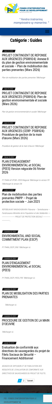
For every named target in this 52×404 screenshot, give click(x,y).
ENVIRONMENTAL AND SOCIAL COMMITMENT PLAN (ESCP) (21, 237)
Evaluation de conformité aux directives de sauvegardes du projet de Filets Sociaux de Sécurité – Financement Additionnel (26, 352)
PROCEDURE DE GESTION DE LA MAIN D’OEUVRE (25, 322)
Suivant (30, 380)
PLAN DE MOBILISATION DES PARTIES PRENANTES (25, 295)
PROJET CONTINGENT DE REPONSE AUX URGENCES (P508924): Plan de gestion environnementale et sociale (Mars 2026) (24, 98)
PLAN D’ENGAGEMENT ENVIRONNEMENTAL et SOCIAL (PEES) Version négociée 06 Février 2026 (23, 167)
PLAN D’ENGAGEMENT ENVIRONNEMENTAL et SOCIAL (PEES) (21, 266)
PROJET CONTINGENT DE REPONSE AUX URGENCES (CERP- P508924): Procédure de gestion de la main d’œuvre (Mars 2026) (24, 132)
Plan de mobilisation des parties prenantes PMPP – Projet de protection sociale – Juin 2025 (22, 197)
